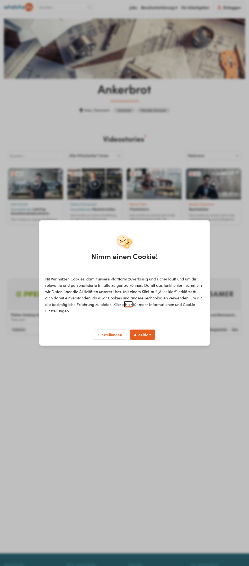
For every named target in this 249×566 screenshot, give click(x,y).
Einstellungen (110, 334)
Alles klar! (142, 334)
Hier (128, 304)
